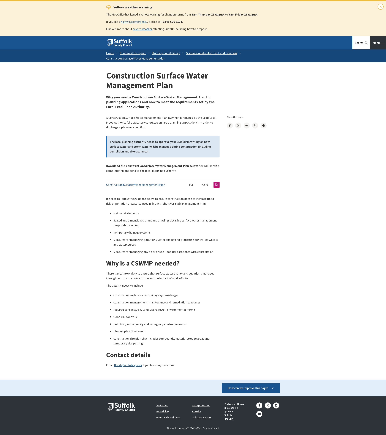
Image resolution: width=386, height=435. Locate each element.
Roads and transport (133, 53)
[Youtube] (259, 414)
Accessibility (162, 411)
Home (110, 53)
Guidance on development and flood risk (211, 53)
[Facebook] (230, 125)
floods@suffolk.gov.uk (128, 365)
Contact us (162, 405)
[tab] (361, 42)
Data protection (201, 405)
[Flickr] (276, 405)
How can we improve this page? (248, 388)
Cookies (196, 411)
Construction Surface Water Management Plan (135, 185)
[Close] (381, 7)
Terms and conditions (168, 417)
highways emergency (134, 22)
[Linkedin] (255, 125)
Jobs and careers (201, 417)
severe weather (142, 29)
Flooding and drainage (166, 53)
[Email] (247, 125)
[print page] (264, 125)
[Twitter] (238, 125)
